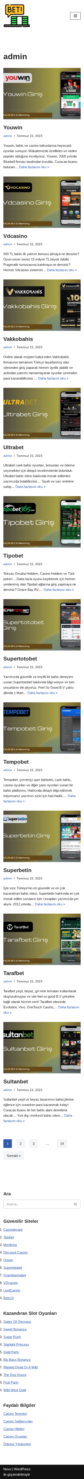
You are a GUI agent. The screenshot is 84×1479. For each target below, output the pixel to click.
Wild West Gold (14, 1390)
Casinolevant (12, 1229)
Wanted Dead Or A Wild (20, 1367)
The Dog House (14, 1375)
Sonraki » (14, 1156)
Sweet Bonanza (14, 1329)
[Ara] (76, 1204)
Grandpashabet (14, 1275)
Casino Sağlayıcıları (18, 1421)
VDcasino (10, 1283)
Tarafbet (13, 973)
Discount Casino (15, 1252)
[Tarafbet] (42, 939)
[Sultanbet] (42, 1047)
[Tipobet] (42, 522)
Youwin (12, 127)
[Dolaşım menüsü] (75, 16)
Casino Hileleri (13, 1429)
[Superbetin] (42, 836)
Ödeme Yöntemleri (17, 1444)
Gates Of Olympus (17, 1322)
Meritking (10, 1245)
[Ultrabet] (42, 413)
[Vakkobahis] (42, 305)
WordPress (22, 1469)
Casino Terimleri (15, 1414)
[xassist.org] (16, 15)
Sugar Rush (12, 1337)
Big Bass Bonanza (16, 1360)
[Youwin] (42, 93)
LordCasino (11, 1290)
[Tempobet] (42, 728)
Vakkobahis (18, 339)
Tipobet (13, 556)
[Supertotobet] (42, 624)
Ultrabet (13, 447)
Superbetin (17, 870)
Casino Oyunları (15, 1436)
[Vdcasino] (42, 202)
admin (7, 136)
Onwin (8, 1260)
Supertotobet (20, 659)
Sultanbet (15, 1081)
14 (62, 1143)
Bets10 (8, 1298)
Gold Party (11, 1352)
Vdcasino (15, 236)
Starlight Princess (16, 1344)
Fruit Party (11, 1382)
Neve (7, 1469)
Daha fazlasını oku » (34, 167)
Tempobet (16, 762)
